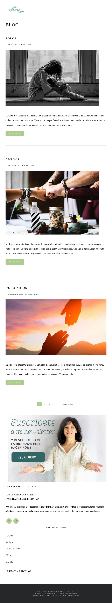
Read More (14, 133)
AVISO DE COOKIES (68, 593)
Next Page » (67, 404)
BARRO (10, 561)
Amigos (13, 159)
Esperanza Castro (16, 9)
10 (58, 404)
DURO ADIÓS (16, 287)
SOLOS (11, 38)
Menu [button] (103, 9)
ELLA (9, 555)
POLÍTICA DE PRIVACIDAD (46, 593)
